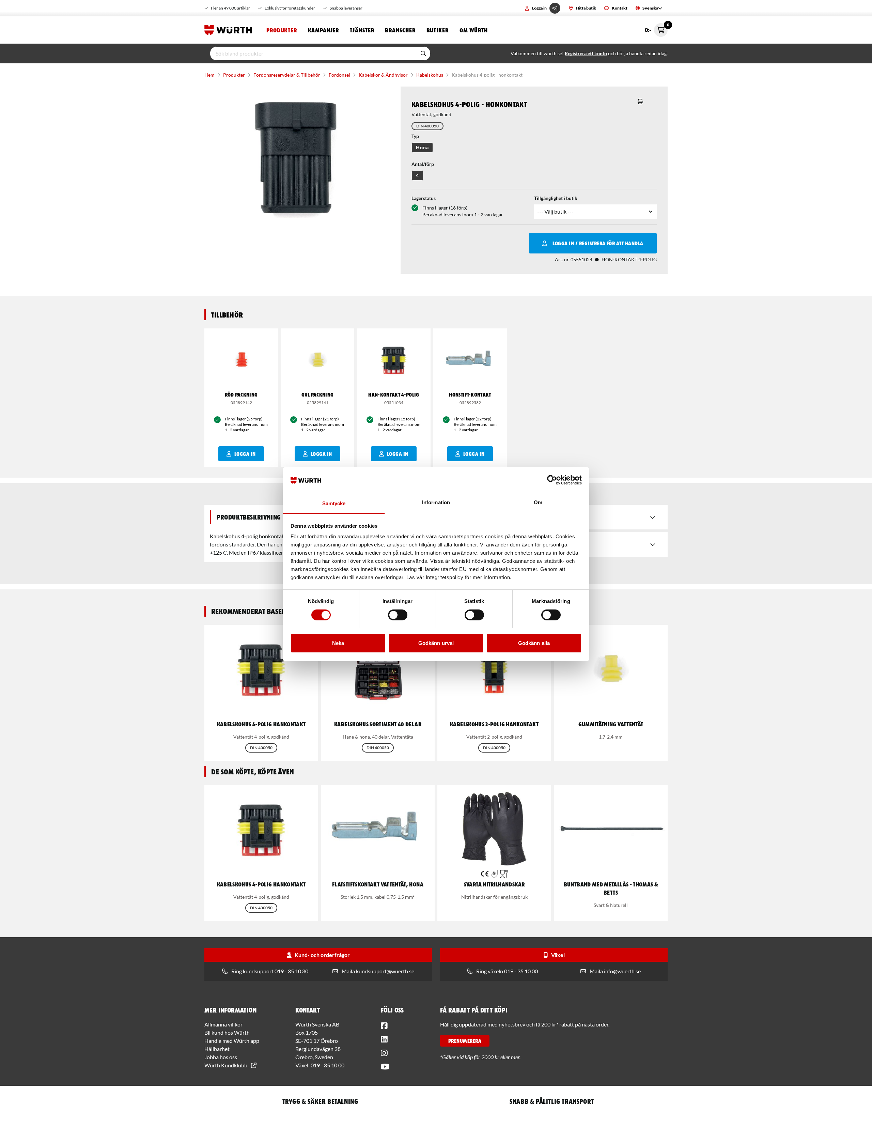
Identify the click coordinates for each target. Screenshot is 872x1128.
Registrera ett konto (586, 53)
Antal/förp (422, 164)
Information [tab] (436, 502)
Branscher (400, 30)
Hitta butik (586, 8)
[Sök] (423, 53)
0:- (656, 28)
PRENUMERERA (464, 1041)
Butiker (437, 30)
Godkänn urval (436, 643)
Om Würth (474, 30)
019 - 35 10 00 (327, 1065)
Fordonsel (339, 75)
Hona (422, 147)
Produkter (281, 30)
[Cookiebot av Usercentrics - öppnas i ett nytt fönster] (552, 480)
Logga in (539, 8)
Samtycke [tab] (334, 503)
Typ (415, 136)
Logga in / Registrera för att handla (597, 243)
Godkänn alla (534, 643)
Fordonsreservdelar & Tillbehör (286, 75)
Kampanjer (323, 30)
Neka (338, 643)
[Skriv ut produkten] (640, 101)
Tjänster (362, 30)
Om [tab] (538, 502)
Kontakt (619, 8)
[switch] (397, 614)
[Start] (229, 30)
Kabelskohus (429, 75)
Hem (209, 75)
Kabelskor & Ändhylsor (383, 75)
